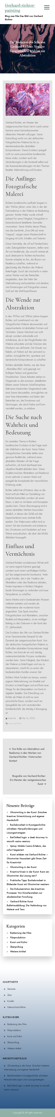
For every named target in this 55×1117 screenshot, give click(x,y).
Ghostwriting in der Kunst (23, 867)
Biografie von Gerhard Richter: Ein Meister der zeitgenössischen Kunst (28, 780)
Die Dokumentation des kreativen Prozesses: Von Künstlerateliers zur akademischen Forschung (26, 892)
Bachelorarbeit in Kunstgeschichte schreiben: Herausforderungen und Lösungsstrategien (26, 828)
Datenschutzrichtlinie (16, 1007)
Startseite (11, 989)
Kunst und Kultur (15, 723)
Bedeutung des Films (20, 933)
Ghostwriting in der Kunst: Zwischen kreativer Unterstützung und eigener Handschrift (27, 816)
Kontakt (10, 1001)
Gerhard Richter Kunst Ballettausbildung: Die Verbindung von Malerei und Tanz (27, 905)
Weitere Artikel (18, 951)
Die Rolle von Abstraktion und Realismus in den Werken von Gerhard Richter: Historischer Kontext (26, 755)
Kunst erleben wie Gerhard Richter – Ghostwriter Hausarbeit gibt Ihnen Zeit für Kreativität (27, 858)
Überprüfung (16, 946)
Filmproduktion (18, 937)
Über (9, 995)
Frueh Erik (12, 718)
